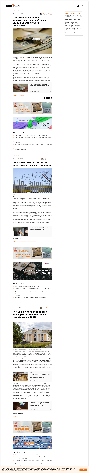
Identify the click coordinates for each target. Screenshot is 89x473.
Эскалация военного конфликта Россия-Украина (27, 241)
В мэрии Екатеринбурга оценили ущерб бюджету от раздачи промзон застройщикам (33, 289)
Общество (21, 95)
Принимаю (83, 469)
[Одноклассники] (46, 98)
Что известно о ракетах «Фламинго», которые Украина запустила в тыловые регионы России (32, 298)
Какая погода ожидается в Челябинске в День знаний (71, 23)
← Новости (16, 10)
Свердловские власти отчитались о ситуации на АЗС (28, 463)
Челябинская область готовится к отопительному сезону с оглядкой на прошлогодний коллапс (73, 16)
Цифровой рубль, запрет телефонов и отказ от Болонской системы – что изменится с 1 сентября (33, 457)
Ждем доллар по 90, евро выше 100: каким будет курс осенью (73, 33)
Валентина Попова (47, 13)
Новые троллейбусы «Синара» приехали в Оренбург (72, 26)
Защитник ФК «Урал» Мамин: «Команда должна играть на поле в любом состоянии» (33, 145)
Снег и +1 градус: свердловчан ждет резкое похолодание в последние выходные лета (33, 138)
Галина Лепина (47, 158)
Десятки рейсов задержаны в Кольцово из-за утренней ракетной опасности (31, 142)
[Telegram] (48, 98)
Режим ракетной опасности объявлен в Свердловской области (31, 291)
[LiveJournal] (51, 98)
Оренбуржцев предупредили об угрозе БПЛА (27, 286)
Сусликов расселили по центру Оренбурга (72, 20)
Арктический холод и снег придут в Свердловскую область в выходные (73, 29)
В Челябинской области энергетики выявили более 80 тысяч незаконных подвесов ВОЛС (30, 149)
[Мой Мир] (49, 98)
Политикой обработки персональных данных (55, 470)
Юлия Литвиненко (47, 307)
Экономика (16, 95)
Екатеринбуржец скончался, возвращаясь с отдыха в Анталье (31, 135)
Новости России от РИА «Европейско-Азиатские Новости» (10, 5)
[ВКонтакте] (44, 98)
